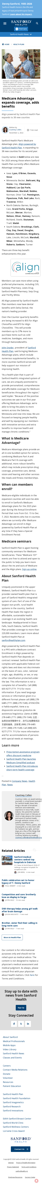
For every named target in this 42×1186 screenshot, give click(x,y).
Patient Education (12, 1086)
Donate (6, 1073)
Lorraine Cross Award (13, 1131)
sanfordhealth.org (22, 1171)
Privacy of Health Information (25, 1163)
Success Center (30, 1177)
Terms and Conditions (28, 1167)
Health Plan (18, 44)
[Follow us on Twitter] (21, 1024)
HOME (7, 44)
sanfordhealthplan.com (13, 640)
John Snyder (8, 347)
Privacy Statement (13, 1167)
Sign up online (29, 569)
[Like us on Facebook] (14, 1024)
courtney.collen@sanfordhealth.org (28, 837)
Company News (19, 781)
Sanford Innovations (13, 1110)
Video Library (9, 1049)
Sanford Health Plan (13, 1094)
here (32, 975)
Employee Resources (15, 1177)
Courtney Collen (15, 130)
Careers (7, 1065)
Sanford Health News (13, 1053)
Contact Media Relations (15, 1069)
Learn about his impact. (21, 14)
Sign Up (21, 1008)
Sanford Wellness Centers (16, 1126)
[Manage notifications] (36, 1181)
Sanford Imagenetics (13, 1102)
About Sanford (10, 1037)
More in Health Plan (12, 937)
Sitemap (11, 1163)
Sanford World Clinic (13, 1122)
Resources (8, 1082)
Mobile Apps (9, 1045)
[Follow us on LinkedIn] (28, 1024)
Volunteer (8, 1077)
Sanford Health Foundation (16, 1098)
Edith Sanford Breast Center (17, 1118)
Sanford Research (12, 1106)
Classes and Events (12, 1057)
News (10, 784)
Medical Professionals (14, 1041)
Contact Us (19, 1149)
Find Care (23, 29)
